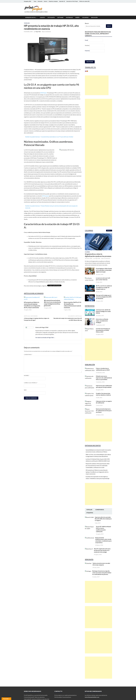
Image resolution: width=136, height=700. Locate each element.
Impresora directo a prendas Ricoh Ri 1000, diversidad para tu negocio (103, 522)
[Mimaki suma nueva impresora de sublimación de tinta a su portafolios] (90, 380)
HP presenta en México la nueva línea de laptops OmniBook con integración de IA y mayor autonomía (32, 304)
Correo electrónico (31, 382)
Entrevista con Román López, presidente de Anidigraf (102, 324)
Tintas (35, 1)
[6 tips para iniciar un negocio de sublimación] (90, 405)
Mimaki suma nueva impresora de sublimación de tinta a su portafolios (104, 381)
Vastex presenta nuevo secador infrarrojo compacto (101, 567)
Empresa (87, 50)
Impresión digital (30, 17)
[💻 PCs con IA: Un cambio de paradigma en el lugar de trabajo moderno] (90, 289)
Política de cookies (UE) (84, 1)
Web (25, 390)
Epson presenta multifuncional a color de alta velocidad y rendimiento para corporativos (103, 544)
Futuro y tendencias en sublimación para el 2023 (103, 372)
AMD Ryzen (43, 93)
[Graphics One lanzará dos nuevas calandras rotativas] (90, 397)
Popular (89, 513)
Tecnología (27, 23)
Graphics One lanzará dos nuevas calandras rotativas (103, 398)
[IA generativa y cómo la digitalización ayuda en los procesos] (98, 238)
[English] (85, 71)
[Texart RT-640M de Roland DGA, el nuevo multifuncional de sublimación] (90, 530)
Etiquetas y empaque (53, 1)
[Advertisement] (97, 89)
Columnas (85, 17)
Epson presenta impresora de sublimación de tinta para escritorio (103, 414)
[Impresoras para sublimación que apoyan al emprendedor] (90, 389)
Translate (97, 75)
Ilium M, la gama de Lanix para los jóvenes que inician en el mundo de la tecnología (102, 554)
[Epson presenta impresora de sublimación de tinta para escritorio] (90, 413)
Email (86, 40)
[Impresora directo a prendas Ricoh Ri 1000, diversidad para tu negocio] (89, 521)
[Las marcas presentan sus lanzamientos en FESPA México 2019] (90, 332)
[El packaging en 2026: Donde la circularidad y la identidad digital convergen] (90, 272)
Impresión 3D (62, 1)
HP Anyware (45, 196)
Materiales (69, 17)
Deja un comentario (46, 31)
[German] (87, 71)
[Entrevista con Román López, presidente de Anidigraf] (90, 323)
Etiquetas (89, 516)
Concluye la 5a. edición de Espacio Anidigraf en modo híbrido (103, 315)
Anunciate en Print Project (72, 1)
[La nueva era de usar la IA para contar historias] (90, 282)
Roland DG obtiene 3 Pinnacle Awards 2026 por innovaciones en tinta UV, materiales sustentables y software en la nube (97, 469)
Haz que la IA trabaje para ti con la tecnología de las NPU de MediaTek (104, 300)
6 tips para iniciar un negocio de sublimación (104, 405)
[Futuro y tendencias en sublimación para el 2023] (90, 372)
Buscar (87, 23)
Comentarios (99, 513)
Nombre (27, 375)
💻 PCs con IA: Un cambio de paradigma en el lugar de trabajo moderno (104, 291)
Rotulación (40, 1)
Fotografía (51, 17)
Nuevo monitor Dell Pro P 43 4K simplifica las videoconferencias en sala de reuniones (72, 304)
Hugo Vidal (38, 31)
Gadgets (42, 17)
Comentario (28, 354)
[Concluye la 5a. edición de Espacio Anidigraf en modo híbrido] (90, 313)
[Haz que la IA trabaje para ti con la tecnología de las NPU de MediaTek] (90, 299)
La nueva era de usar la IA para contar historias (103, 282)
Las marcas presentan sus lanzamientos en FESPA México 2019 (103, 334)
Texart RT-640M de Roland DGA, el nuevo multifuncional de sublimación (103, 533)
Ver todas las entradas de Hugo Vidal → (45, 337)
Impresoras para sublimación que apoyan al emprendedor (104, 390)
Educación (94, 17)
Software (60, 17)
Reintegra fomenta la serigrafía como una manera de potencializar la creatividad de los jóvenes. (101, 576)
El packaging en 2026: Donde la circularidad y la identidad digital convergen (104, 274)
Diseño (77, 17)
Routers (45, 1)
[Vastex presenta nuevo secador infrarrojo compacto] (88, 567)
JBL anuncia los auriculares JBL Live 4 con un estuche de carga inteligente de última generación (52, 303)
